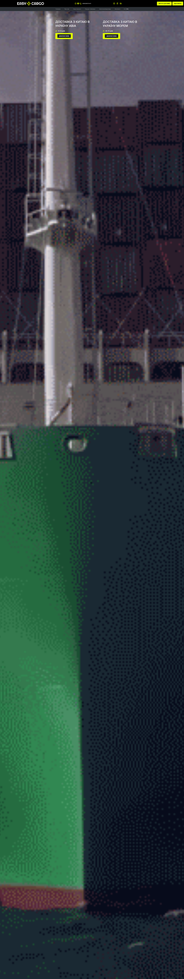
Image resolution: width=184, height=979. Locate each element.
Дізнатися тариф (64, 36)
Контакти (117, 9)
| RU (127, 9)
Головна (58, 9)
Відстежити (177, 3)
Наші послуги (77, 9)
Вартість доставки (164, 3)
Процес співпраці (90, 9)
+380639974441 (86, 3)
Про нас (66, 9)
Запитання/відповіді (105, 9)
